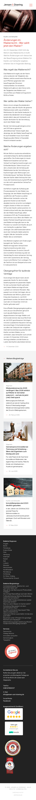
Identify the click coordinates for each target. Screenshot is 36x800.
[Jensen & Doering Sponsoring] (18, 651)
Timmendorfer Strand (11, 578)
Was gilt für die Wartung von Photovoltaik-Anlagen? (17, 591)
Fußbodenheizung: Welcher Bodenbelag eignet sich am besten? (17, 597)
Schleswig (6, 574)
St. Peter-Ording (9, 576)
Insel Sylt (6, 557)
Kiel (4, 561)
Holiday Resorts (8, 633)
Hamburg (6, 554)
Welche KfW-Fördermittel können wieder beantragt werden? (17, 601)
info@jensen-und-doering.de (13, 694)
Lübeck (5, 563)
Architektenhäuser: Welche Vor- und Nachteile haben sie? (15, 587)
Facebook (6, 701)
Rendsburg (7, 572)
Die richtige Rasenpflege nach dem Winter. (18, 594)
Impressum (18, 795)
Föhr (4, 552)
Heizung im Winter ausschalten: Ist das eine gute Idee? (18, 615)
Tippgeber (6, 640)
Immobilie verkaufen (10, 636)
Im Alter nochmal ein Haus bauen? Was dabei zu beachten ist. (16, 611)
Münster (6, 565)
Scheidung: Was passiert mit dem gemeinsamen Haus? (14, 607)
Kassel (5, 559)
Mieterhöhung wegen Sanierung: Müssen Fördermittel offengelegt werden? (17, 623)
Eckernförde (7, 550)
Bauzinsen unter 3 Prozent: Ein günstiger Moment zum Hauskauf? (17, 619)
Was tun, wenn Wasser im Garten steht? (17, 604)
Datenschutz (18, 792)
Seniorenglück (8, 638)
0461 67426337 (9, 688)
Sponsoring (7, 631)
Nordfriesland (8, 570)
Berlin (5, 546)
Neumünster (7, 567)
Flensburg (6, 548)
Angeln (5, 544)
